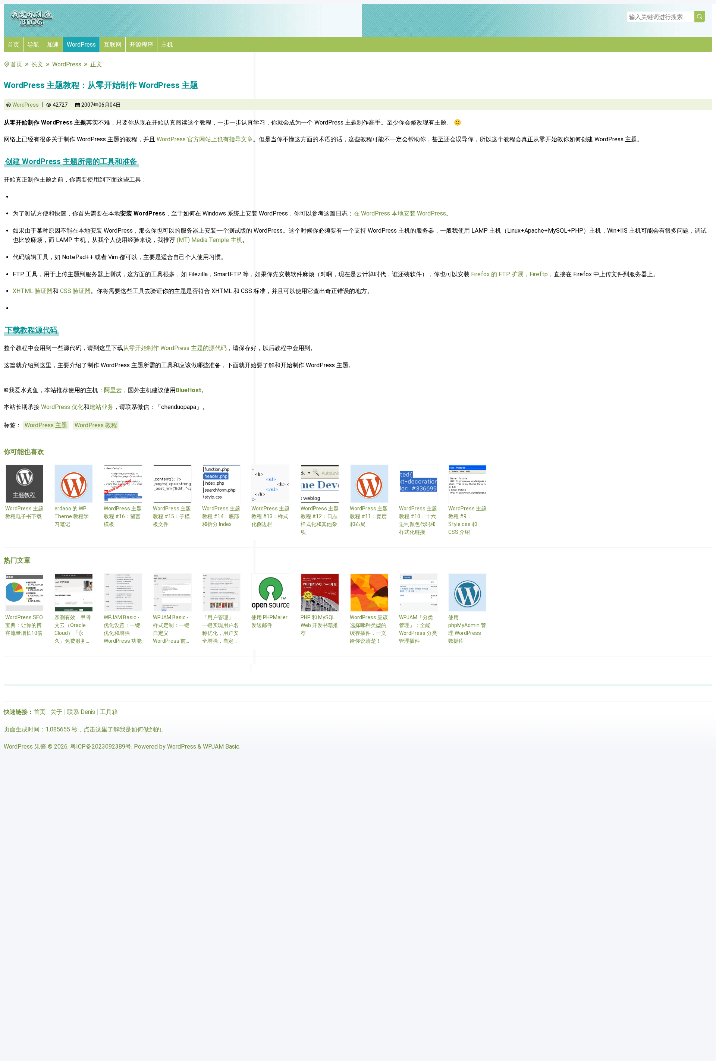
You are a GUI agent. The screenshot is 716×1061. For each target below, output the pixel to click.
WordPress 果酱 (25, 746)
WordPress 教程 (96, 425)
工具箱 (109, 711)
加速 (53, 44)
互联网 (113, 44)
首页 (13, 44)
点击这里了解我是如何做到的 (122, 729)
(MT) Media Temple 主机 (209, 239)
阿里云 (113, 390)
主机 (167, 44)
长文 (37, 64)
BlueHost (188, 390)
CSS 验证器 (75, 291)
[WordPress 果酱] (31, 25)
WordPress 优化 (62, 406)
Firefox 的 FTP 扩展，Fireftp (509, 274)
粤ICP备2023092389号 (100, 746)
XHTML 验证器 (33, 291)
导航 (33, 44)
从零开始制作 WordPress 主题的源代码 (175, 348)
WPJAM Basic (221, 746)
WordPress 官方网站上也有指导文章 (205, 139)
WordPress (81, 44)
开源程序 (141, 44)
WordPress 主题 (46, 425)
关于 (56, 711)
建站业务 (101, 406)
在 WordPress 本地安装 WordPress (400, 213)
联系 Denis (81, 711)
